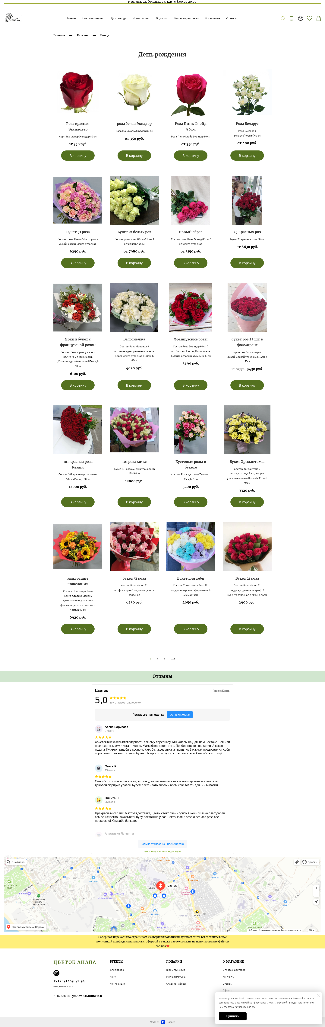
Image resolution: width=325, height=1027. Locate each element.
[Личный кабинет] (300, 18)
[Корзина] (318, 18)
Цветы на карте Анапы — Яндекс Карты (162, 851)
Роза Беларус (247, 123)
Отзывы (231, 18)
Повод (104, 35)
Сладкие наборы (176, 983)
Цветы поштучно (93, 18)
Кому (113, 976)
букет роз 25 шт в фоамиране (247, 342)
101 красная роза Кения (78, 464)
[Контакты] (291, 18)
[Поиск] (283, 18)
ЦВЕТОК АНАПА (74, 962)
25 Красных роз (247, 232)
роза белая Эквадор (134, 123)
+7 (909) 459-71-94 (69, 980)
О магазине (212, 18)
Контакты (228, 976)
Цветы (7, 856)
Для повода (118, 18)
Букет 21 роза (247, 578)
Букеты (71, 18)
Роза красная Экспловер (78, 126)
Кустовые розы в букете (190, 464)
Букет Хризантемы (247, 461)
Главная (59, 35)
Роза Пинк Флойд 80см (191, 126)
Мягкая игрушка (175, 976)
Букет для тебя (190, 578)
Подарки (162, 18)
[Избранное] (309, 18)
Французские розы (191, 339)
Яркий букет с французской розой (78, 342)
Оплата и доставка (186, 18)
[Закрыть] (318, 995)
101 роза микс (134, 461)
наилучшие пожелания (77, 581)
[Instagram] (56, 973)
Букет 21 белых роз (134, 232)
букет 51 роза (134, 578)
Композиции (141, 18)
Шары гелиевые (175, 969)
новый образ (190, 232)
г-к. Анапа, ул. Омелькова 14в (77, 995)
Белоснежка (134, 339)
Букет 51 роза (78, 232)
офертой (282, 1002)
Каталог (82, 35)
